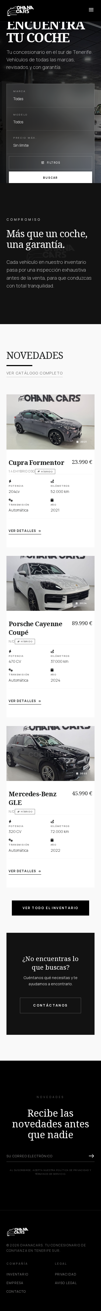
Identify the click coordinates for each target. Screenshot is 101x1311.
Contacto (16, 1291)
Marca (19, 91)
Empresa (14, 1283)
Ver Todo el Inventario (51, 908)
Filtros (50, 162)
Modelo (20, 114)
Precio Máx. (25, 137)
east (91, 1156)
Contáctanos (50, 1005)
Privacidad (66, 1274)
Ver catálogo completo (34, 373)
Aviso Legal (66, 1283)
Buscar (50, 178)
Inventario (17, 1274)
